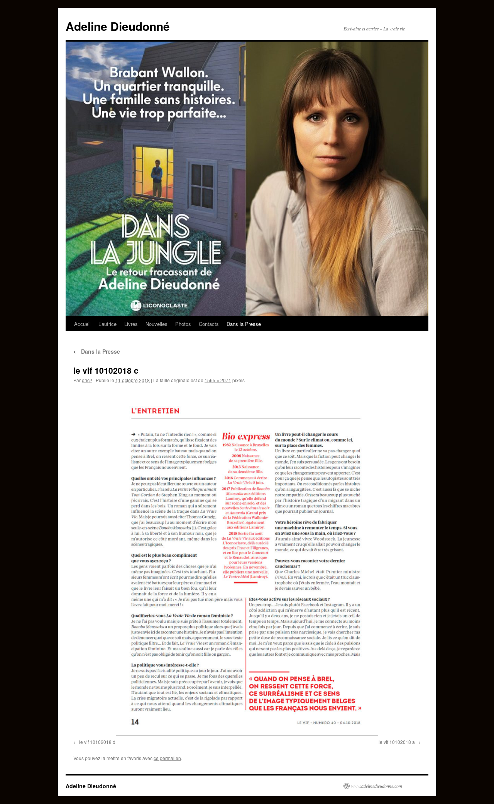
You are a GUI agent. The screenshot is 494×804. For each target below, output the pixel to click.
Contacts (209, 323)
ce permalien (167, 758)
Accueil (82, 323)
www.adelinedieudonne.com (376, 786)
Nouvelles (156, 323)
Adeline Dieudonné (118, 26)
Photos (183, 323)
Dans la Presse (244, 323)
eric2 (87, 380)
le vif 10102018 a (397, 742)
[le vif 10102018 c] (247, 562)
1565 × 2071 (218, 380)
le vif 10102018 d (97, 742)
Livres (131, 323)
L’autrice (107, 323)
